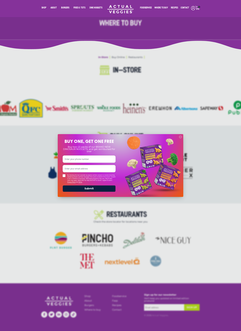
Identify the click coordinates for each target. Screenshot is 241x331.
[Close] (180, 137)
